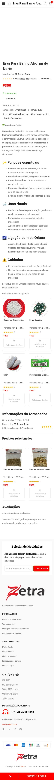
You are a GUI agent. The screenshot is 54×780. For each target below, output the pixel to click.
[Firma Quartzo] (40, 308)
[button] (40, 343)
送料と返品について (11, 689)
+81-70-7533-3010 (22, 712)
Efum (5, 375)
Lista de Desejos (9, 656)
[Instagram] (9, 729)
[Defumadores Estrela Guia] (40, 363)
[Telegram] (20, 729)
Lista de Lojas (8, 665)
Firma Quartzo (35, 320)
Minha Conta (7, 647)
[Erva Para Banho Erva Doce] (14, 457)
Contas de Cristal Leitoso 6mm (14, 320)
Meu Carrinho (8, 652)
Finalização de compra (11, 661)
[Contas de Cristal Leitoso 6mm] (14, 308)
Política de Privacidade (11, 619)
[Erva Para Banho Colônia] (40, 457)
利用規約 (6, 680)
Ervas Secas (20, 110)
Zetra (22, 767)
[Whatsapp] (15, 729)
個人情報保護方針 (10, 685)
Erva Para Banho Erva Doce (14, 469)
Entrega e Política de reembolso (15, 629)
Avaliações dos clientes (24, 79)
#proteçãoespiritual (13, 118)
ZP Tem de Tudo (22, 74)
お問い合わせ (8, 698)
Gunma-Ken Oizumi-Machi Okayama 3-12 (19, 719)
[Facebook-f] (3, 729)
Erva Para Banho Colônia (39, 469)
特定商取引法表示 (10, 694)
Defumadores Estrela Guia (40, 375)
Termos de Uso (8, 624)
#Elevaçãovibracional (19, 114)
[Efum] (14, 363)
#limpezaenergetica (40, 114)
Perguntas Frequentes (11, 633)
